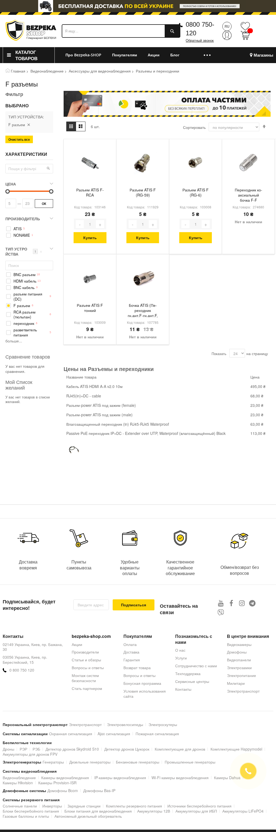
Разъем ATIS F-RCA (90, 192)
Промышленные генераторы (190, 762)
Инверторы (52, 806)
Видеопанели (239, 659)
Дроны (8, 749)
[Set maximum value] (7, 191)
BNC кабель (23, 287)
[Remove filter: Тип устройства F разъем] (28, 124)
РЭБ (36, 749)
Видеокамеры (239, 644)
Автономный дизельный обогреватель (88, 816)
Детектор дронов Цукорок (126, 749)
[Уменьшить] (80, 224)
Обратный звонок (200, 41)
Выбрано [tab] (17, 106)
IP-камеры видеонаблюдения (120, 777)
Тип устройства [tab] (23, 251)
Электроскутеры (163, 724)
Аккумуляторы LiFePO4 (243, 811)
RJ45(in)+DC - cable (83, 395)
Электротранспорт (243, 691)
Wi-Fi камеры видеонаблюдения (180, 777)
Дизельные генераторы (90, 762)
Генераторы (53, 762)
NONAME (21, 235)
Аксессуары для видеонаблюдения (100, 71)
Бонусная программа (142, 683)
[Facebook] (231, 603)
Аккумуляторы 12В (153, 811)
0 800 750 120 (21, 670)
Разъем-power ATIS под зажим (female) (101, 405)
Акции (77, 644)
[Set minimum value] (51, 191)
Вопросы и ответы (88, 667)
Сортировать (194, 127)
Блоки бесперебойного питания (31, 811)
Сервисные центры (192, 681)
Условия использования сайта (144, 693)
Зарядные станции (84, 806)
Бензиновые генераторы (137, 762)
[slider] (138, 7)
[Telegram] (252, 603)
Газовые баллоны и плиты (26, 816)
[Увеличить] (100, 224)
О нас (180, 650)
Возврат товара (137, 667)
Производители (85, 652)
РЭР (23, 749)
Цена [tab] (10, 184)
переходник (23, 323)
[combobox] (121, 31)
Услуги (181, 658)
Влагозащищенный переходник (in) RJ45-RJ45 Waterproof (117, 424)
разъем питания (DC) (27, 296)
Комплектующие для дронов (180, 749)
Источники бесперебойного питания (199, 806)
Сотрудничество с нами (196, 665)
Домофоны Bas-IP (99, 790)
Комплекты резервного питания (134, 806)
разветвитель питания (25, 332)
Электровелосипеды (125, 724)
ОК (44, 203)
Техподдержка (188, 673)
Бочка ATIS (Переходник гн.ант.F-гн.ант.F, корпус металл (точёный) (143, 311)
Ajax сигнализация (114, 733)
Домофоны (237, 652)
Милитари (236, 683)
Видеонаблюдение (47, 71)
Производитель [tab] (22, 218)
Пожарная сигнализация (157, 733)
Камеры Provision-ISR (57, 782)
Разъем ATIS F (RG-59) (143, 192)
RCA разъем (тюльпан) (24, 315)
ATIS (17, 228)
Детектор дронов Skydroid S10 (72, 749)
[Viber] (221, 612)
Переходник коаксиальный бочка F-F (248, 195)
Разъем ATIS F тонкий (90, 308)
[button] (48, 168)
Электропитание (241, 675)
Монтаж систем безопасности (85, 678)
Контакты (183, 689)
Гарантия (131, 659)
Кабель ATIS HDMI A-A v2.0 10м (94, 386)
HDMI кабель (24, 281)
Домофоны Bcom (62, 790)
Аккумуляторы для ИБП (196, 811)
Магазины (263, 55)
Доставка (131, 652)
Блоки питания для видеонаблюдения (98, 811)
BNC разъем (24, 274)
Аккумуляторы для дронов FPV (30, 754)
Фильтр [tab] (14, 94)
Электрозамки (239, 667)
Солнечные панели (20, 806)
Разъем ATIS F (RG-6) (195, 192)
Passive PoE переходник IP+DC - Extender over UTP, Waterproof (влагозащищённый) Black (146, 433)
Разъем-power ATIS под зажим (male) (99, 414)
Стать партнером (87, 688)
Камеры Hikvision (18, 782)
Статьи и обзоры (86, 659)
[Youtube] (221, 603)
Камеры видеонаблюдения (65, 777)
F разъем (21, 305)
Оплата (130, 644)
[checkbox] (29, 228)
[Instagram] (242, 603)
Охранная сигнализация (70, 733)
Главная (18, 71)
